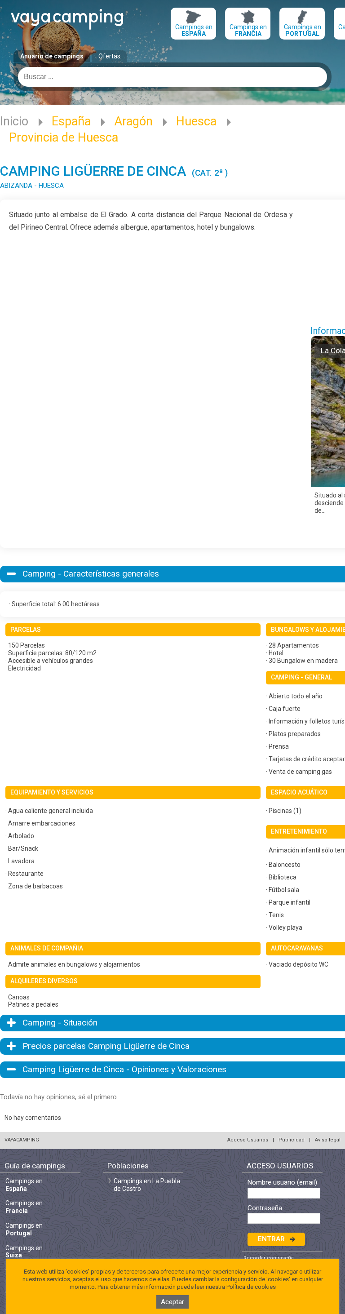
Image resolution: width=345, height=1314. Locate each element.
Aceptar (172, 1302)
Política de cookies (251, 1286)
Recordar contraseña (268, 1258)
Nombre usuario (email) (282, 1182)
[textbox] (172, 77)
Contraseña (265, 1208)
